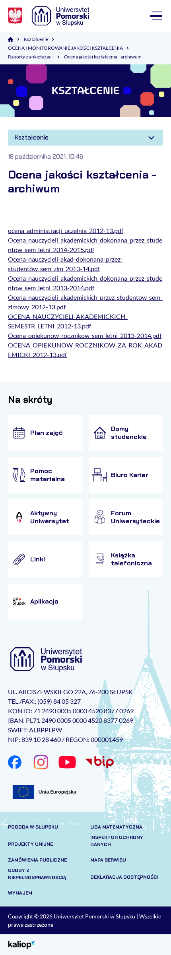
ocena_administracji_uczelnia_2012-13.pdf (65, 230)
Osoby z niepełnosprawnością (37, 874)
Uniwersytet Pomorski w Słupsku (94, 916)
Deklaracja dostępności (124, 877)
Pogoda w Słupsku (33, 827)
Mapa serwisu (108, 860)
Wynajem (20, 893)
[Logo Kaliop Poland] (21, 944)
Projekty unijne (30, 844)
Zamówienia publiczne (37, 860)
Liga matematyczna (116, 827)
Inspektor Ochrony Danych (116, 841)
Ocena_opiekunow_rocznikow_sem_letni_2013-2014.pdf (84, 335)
